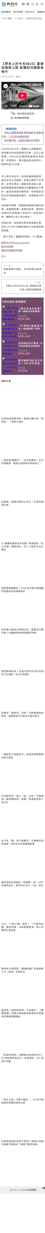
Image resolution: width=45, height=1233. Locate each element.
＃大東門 (18, 18)
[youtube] (23, 4)
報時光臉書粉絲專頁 (12, 250)
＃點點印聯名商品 (33, 18)
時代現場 (18, 11)
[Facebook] (28, 4)
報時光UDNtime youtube (15, 242)
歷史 (3, 256)
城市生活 (30, 11)
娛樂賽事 (6, 11)
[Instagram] (32, 4)
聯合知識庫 (7, 246)
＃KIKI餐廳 (6, 18)
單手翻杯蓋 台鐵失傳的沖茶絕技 (22, 140)
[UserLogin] (37, 4)
